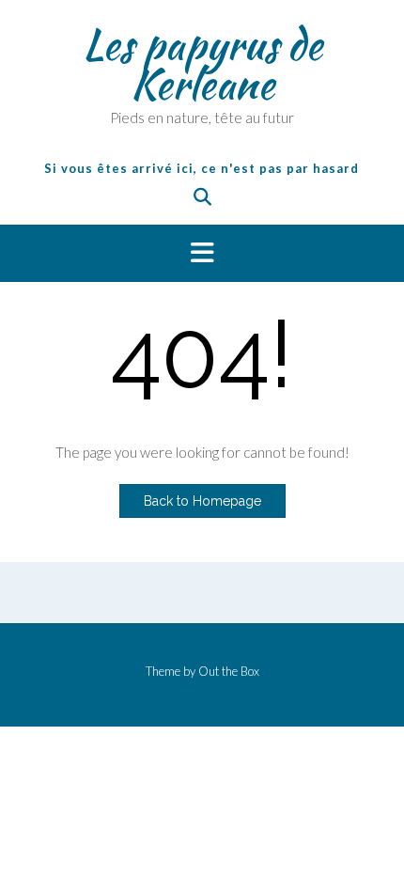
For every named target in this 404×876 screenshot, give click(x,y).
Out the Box (228, 671)
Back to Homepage (202, 500)
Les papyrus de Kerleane (202, 64)
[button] (202, 254)
